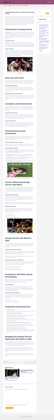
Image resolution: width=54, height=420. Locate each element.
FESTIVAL (21, 5)
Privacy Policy (37, 2)
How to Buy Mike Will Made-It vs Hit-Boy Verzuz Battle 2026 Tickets (44, 42)
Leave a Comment (7, 380)
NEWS (17, 5)
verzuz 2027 (41, 51)
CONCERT (26, 5)
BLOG (14, 5)
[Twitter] (50, 2)
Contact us (43, 2)
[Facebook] (48, 2)
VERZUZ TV (7, 2)
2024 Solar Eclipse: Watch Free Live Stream (12, 378)
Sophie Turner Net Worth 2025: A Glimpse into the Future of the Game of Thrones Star (27, 371)
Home (5, 5)
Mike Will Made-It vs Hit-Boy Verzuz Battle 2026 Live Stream (44, 48)
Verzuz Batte (9, 5)
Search (40, 11)
